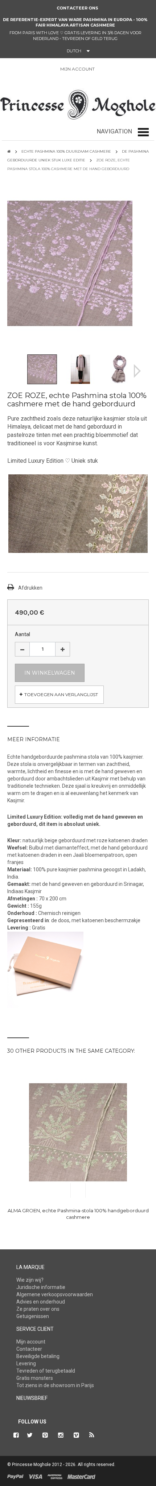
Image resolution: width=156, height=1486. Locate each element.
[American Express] (55, 1476)
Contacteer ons (77, 8)
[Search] (16, 70)
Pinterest (45, 1435)
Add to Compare (93, 1190)
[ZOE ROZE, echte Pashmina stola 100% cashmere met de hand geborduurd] (42, 369)
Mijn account (30, 1342)
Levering (26, 1363)
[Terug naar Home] (9, 151)
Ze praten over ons (37, 1309)
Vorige (19, 371)
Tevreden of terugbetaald (45, 1371)
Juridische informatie (40, 1287)
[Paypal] (15, 1476)
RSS (92, 1435)
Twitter (30, 1435)
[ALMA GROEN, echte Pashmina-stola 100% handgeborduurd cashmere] (78, 1132)
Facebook (15, 1435)
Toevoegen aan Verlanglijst (61, 694)
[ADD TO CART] (62, 1190)
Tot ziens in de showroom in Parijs (55, 1385)
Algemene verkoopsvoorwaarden (54, 1294)
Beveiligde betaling (37, 1356)
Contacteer (29, 1349)
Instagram (61, 1435)
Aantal (22, 634)
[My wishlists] (121, 69)
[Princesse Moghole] (78, 103)
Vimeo (76, 1435)
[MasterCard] (81, 1476)
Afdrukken (30, 588)
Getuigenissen (32, 1316)
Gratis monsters (34, 1378)
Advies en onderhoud (40, 1302)
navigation (114, 131)
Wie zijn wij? (30, 1280)
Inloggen (104, 69)
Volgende (137, 371)
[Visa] (35, 1476)
